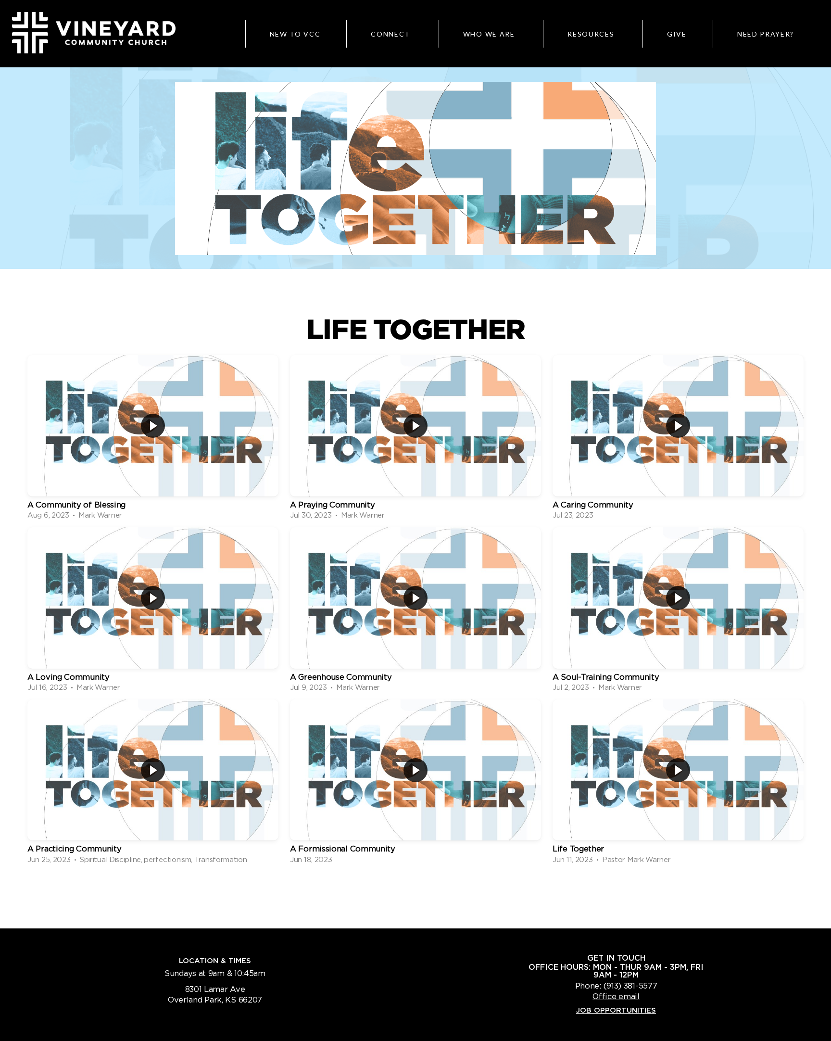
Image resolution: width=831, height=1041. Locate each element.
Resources (592, 34)
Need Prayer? (765, 34)
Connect (391, 34)
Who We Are (490, 34)
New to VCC (295, 34)
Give (677, 34)
